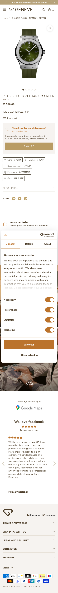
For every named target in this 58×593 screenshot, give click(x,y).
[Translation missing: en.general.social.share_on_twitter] (19, 198)
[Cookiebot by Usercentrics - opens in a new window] (41, 235)
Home (5, 18)
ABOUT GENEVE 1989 (15, 523)
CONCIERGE (10, 549)
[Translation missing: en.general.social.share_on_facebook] (13, 198)
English (6, 568)
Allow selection (29, 355)
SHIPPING (8, 557)
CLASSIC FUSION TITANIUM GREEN (28, 18)
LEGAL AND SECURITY (16, 540)
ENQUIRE (29, 146)
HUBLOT (6, 99)
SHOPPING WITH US (14, 531)
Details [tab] (29, 243)
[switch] (49, 309)
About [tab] (47, 243)
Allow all (29, 344)
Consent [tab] (10, 243)
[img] (29, 426)
